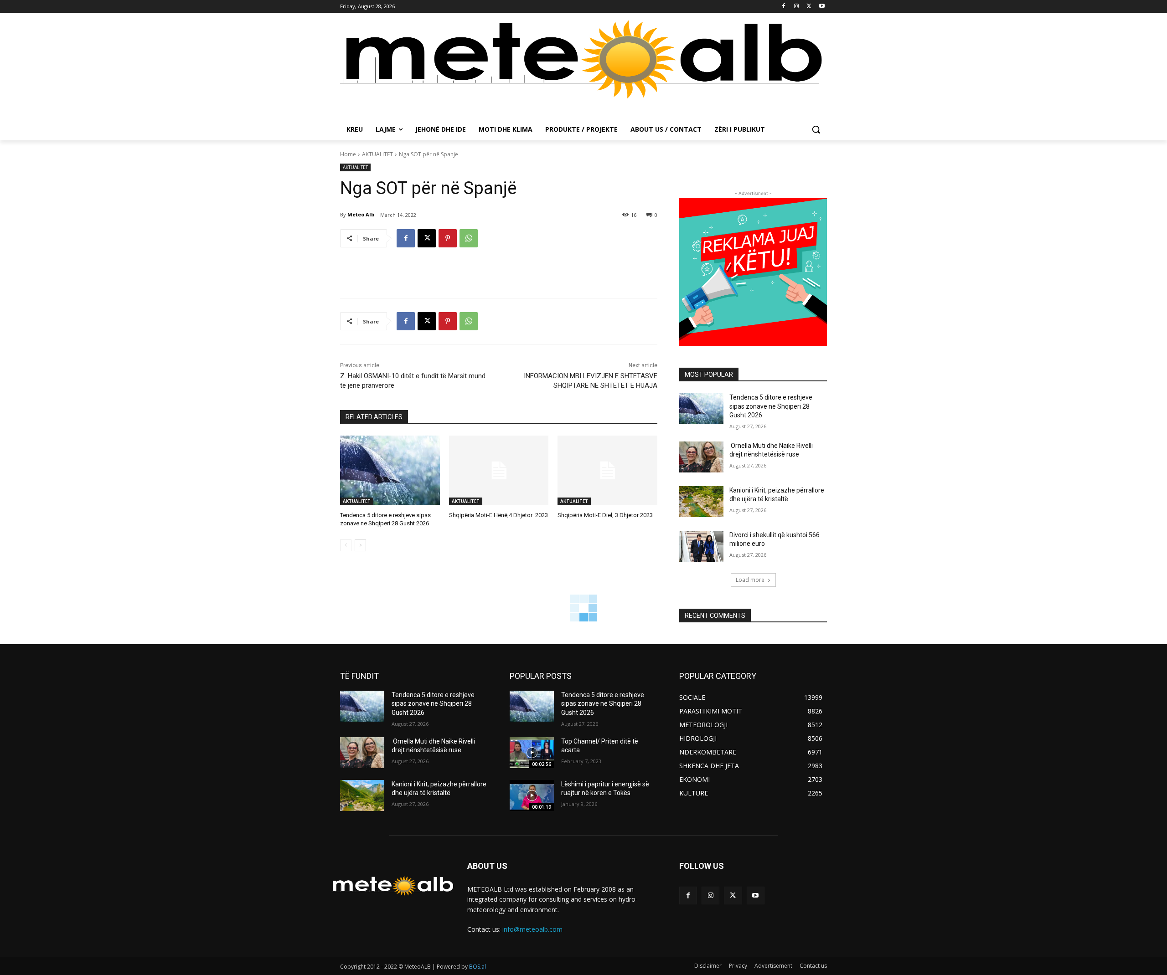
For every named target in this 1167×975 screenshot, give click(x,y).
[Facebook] (784, 6)
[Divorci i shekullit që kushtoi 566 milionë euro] (701, 546)
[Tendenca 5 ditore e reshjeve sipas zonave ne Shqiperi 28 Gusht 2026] (390, 470)
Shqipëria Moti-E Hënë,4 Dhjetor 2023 (498, 515)
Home (348, 154)
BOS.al (477, 966)
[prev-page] (345, 545)
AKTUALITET (377, 154)
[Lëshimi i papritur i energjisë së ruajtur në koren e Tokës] (532, 795)
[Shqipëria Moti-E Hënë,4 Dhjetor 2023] (499, 470)
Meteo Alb (360, 214)
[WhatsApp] (469, 238)
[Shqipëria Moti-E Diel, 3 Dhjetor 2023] (607, 470)
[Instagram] (796, 6)
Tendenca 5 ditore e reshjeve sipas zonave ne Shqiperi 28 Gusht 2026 (770, 406)
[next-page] (360, 545)
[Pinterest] (448, 238)
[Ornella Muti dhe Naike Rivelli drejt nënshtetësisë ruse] (701, 456)
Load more (750, 580)
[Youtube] (821, 6)
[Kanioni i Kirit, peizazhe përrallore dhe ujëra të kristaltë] (701, 501)
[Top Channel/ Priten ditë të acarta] (532, 752)
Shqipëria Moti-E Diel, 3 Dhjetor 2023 (605, 515)
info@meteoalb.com (532, 929)
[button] (816, 129)
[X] (809, 6)
